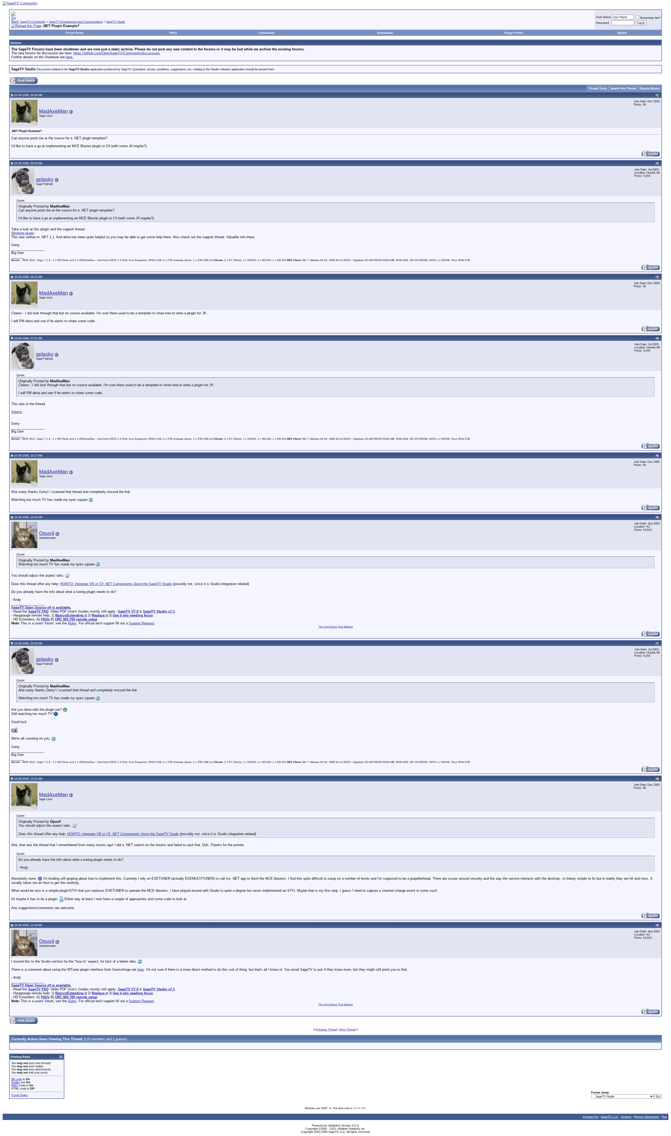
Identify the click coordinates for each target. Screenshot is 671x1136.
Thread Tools (598, 88)
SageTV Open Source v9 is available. (41, 607)
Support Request (141, 623)
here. (69, 57)
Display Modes (650, 88)
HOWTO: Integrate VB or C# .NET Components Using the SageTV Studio (116, 584)
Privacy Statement (646, 1116)
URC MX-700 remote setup (76, 619)
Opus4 (46, 533)
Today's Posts (513, 32)
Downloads (385, 32)
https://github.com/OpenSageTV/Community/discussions (116, 53)
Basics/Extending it (71, 615)
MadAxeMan (53, 111)
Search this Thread (623, 88)
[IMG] (14, 1085)
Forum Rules (75, 32)
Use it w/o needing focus (133, 615)
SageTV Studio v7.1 (159, 611)
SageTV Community (33, 21)
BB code (16, 1079)
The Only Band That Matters (335, 626)
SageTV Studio (115, 21)
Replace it (100, 615)
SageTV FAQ (38, 611)
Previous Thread (326, 1029)
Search (622, 32)
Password (602, 22)
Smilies (15, 1082)
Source (16, 412)
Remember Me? (650, 17)
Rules (72, 623)
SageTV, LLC (609, 1116)
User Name (603, 17)
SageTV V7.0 (128, 611)
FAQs (173, 32)
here (140, 970)
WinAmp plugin (22, 233)
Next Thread (347, 1029)
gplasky (44, 179)
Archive (626, 1116)
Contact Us (590, 1116)
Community (266, 32)
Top (664, 1116)
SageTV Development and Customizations (76, 21)
